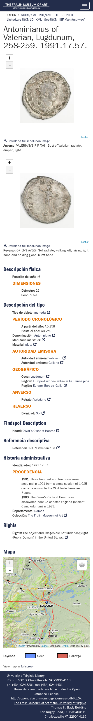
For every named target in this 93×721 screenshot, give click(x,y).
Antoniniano (42, 335)
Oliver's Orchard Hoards (39, 431)
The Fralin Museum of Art (45, 515)
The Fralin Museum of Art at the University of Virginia (50, 703)
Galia (59, 386)
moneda (40, 312)
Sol (38, 413)
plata (28, 344)
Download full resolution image (28, 141)
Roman (39, 511)
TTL (56, 15)
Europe (38, 381)
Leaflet (84, 137)
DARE (65, 645)
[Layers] (82, 565)
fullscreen (28, 666)
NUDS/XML (29, 15)
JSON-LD (67, 15)
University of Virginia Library (25, 676)
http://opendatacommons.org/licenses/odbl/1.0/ (46, 698)
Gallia (59, 381)
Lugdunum (37, 376)
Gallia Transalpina (77, 381)
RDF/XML (45, 15)
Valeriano (55, 358)
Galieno (54, 363)
